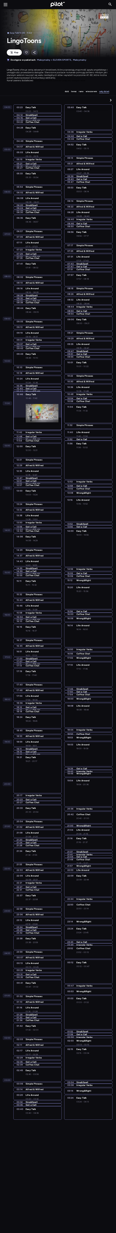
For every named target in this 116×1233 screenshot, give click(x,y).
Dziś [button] (67, 91)
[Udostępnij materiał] (34, 52)
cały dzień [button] (104, 91)
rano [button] (81, 91)
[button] (110, 100)
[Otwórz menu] (5, 4)
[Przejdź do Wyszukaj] (110, 4)
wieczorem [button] (91, 91)
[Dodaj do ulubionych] (26, 52)
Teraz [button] (74, 91)
